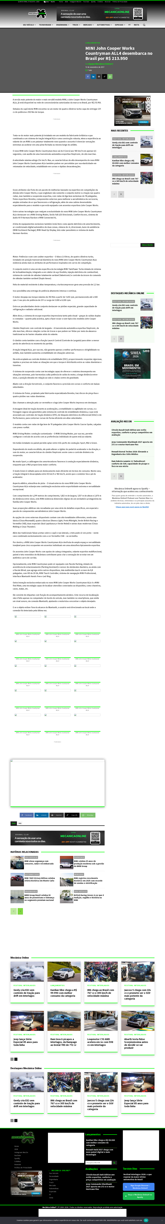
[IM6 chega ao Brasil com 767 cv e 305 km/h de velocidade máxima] (146, 178)
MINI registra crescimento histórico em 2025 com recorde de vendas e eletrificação (88, 880)
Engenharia (31, 891)
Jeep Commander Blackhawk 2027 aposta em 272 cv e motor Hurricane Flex (132, 443)
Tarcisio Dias (130, 1168)
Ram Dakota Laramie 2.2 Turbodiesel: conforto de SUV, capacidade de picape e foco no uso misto (130, 463)
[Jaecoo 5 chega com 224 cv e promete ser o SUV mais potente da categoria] (138, 972)
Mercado (79, 874)
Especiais (79, 857)
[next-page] (20, 911)
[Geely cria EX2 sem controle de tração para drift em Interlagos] (146, 142)
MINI (20, 823)
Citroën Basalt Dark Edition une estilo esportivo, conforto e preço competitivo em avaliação (132, 432)
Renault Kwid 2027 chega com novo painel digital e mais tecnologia (99, 1152)
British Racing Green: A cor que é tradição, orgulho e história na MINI (89, 897)
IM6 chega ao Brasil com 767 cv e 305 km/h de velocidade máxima (125, 181)
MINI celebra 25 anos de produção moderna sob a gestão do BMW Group (89, 863)
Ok (146, 1220)
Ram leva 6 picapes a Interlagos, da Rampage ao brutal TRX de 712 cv (63, 1042)
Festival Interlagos (123, 139)
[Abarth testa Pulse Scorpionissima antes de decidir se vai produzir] (138, 1021)
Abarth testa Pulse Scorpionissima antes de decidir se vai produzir (136, 1043)
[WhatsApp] (110, 76)
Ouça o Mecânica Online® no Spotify (138, 1196)
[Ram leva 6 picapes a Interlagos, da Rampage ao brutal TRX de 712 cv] (64, 1021)
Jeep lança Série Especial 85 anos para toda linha (26, 1042)
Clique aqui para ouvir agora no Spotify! (132, 507)
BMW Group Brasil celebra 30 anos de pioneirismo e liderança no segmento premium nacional (39, 897)
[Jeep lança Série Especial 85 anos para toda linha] (27, 1021)
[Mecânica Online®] (37, 13)
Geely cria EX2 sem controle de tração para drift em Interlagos (125, 145)
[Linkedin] (93, 76)
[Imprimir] (99, 76)
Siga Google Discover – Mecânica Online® (140, 1187)
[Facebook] (87, 76)
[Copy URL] (104, 76)
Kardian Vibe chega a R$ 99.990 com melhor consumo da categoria (125, 163)
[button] (144, 25)
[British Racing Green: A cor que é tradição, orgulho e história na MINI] (66, 896)
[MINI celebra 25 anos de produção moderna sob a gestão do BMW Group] (66, 862)
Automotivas (32, 874)
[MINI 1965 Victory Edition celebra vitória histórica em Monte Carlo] (17, 879)
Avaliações (91, 1169)
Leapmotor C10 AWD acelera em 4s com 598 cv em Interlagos (100, 1042)
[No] (162, 1220)
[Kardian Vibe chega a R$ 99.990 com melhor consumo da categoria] (146, 160)
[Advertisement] (57, 125)
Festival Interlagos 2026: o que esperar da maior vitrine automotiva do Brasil (137, 1177)
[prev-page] (14, 911)
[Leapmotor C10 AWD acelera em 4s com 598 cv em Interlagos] (101, 1021)
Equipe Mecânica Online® (101, 64)
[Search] (114, 1163)
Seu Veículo (31, 857)
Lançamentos (92, 43)
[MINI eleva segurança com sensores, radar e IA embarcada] (17, 862)
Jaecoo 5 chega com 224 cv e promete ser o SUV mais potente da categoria (137, 994)
